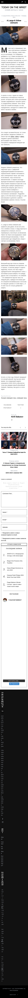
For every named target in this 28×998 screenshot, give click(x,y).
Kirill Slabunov (17, 417)
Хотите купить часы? (2, 860)
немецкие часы (22, 398)
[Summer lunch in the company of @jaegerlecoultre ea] (14, 660)
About (2, 838)
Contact (2, 843)
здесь (12, 136)
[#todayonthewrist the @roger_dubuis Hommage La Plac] (14, 622)
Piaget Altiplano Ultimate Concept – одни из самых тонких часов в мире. (14, 584)
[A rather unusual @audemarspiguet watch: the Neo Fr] (14, 672)
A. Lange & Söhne (6, 15)
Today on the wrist (15, 15)
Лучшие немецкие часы (8, 398)
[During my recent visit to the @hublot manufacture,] (14, 610)
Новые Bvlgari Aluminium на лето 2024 (3, 969)
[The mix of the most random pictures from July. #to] (14, 647)
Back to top (13, 994)
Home (2, 847)
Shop (2, 852)
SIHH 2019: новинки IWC (14, 472)
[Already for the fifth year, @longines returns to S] (14, 635)
